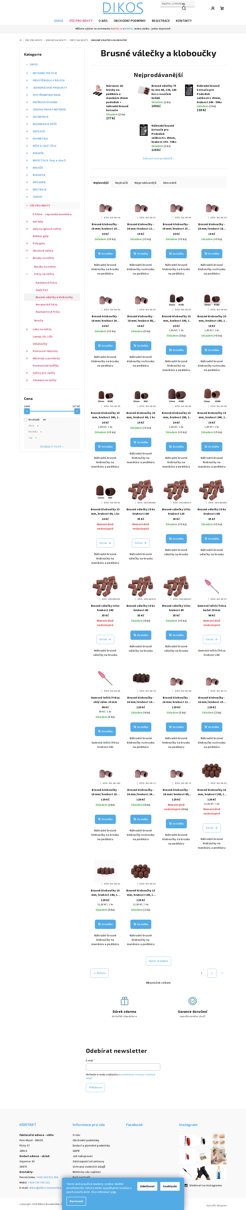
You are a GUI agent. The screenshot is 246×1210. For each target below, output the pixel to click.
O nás (76, 1135)
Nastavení (76, 1201)
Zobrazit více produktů (157, 158)
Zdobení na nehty (45, 380)
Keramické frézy (47, 305)
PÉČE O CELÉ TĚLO (44, 146)
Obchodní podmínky (86, 1140)
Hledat (165, 11)
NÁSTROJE (40, 190)
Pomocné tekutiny (45, 351)
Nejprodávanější (146, 183)
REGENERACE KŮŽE (45, 124)
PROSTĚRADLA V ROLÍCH (49, 80)
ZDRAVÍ (37, 197)
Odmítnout (147, 1186)
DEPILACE (39, 131)
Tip (32, 438)
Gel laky (38, 222)
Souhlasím (170, 1186)
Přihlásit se (95, 1087)
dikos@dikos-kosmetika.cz (47, 1188)
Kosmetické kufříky (46, 366)
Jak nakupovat (83, 1156)
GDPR (76, 1151)
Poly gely (39, 243)
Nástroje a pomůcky (46, 358)
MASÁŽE (38, 168)
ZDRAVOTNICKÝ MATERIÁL (49, 110)
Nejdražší (121, 183)
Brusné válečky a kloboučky (54, 297)
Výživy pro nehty (44, 373)
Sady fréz (42, 290)
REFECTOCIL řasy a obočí (49, 160)
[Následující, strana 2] (212, 973)
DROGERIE (39, 182)
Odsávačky (40, 344)
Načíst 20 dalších (158, 961)
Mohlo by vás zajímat (87, 1172)
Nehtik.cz (117, 29)
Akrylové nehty (43, 251)
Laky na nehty (42, 329)
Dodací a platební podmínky (91, 1146)
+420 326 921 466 (47, 1177)
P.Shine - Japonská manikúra (52, 214)
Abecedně (170, 183)
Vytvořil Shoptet (216, 1205)
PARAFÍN (38, 153)
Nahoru (101, 973)
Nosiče (38, 321)
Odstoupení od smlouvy (88, 1161)
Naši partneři (81, 1177)
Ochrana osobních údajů (89, 1167)
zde (113, 1192)
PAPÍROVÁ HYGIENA (45, 102)
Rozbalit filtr (50, 447)
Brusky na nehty (43, 258)
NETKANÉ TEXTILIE (45, 73)
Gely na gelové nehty (47, 229)
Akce (33, 426)
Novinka (35, 432)
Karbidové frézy (46, 283)
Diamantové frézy (48, 312)
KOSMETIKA (40, 139)
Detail (103, 543)
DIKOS (129, 29)
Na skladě (37, 420)
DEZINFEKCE (41, 117)
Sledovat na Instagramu (205, 1185)
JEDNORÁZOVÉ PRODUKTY (50, 88)
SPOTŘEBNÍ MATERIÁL (47, 95)
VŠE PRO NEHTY (40, 206)
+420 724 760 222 (39, 1183)
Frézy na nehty (44, 274)
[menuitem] (58, 20)
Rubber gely (41, 236)
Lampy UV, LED (43, 337)
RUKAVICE (39, 175)
